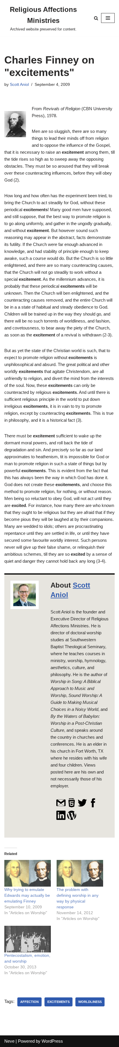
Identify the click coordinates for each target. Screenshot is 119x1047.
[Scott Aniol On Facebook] (93, 806)
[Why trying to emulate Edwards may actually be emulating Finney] (27, 873)
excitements (58, 1001)
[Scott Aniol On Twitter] (82, 806)
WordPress (52, 1041)
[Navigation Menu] (108, 18)
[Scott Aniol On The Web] (71, 806)
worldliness (90, 1001)
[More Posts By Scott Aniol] (71, 819)
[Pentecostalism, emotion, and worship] (27, 939)
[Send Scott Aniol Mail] (61, 806)
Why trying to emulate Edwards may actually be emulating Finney (27, 895)
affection (29, 1001)
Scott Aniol (19, 84)
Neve (9, 1041)
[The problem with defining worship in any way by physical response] (80, 873)
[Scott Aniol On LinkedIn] (61, 819)
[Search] (96, 18)
